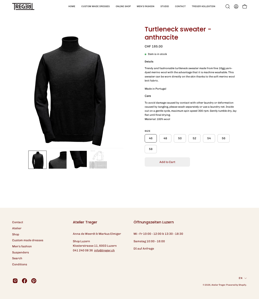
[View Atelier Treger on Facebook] (24, 281)
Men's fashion (22, 246)
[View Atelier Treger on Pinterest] (34, 281)
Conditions (19, 264)
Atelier (16, 228)
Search (17, 258)
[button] (95, 6)
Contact (17, 222)
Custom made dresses (27, 240)
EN (240, 278)
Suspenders (20, 252)
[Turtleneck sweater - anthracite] (37, 160)
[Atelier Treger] (23, 6)
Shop (15, 234)
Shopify (242, 285)
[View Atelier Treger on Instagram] (15, 281)
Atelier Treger (218, 285)
